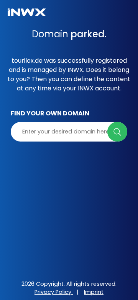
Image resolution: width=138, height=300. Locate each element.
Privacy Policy (53, 292)
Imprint (94, 292)
